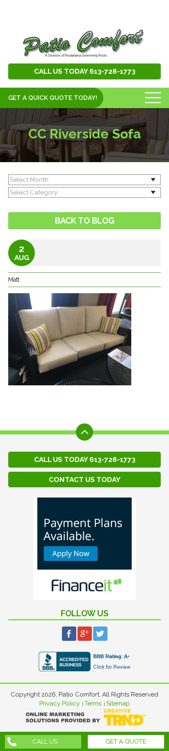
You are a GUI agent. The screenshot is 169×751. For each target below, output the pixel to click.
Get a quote (125, 741)
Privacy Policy (59, 703)
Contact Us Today (85, 479)
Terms (92, 703)
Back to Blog (84, 221)
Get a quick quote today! (52, 98)
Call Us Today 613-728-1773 (84, 71)
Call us (44, 741)
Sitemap (118, 703)
